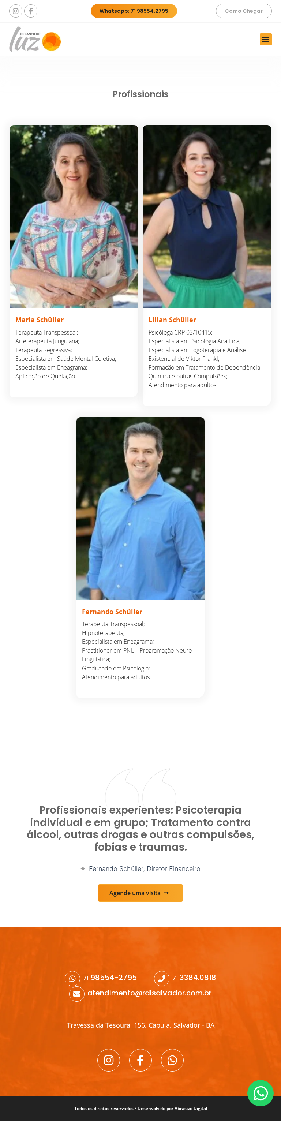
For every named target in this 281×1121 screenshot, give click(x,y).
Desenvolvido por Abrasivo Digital (172, 1108)
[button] (266, 39)
